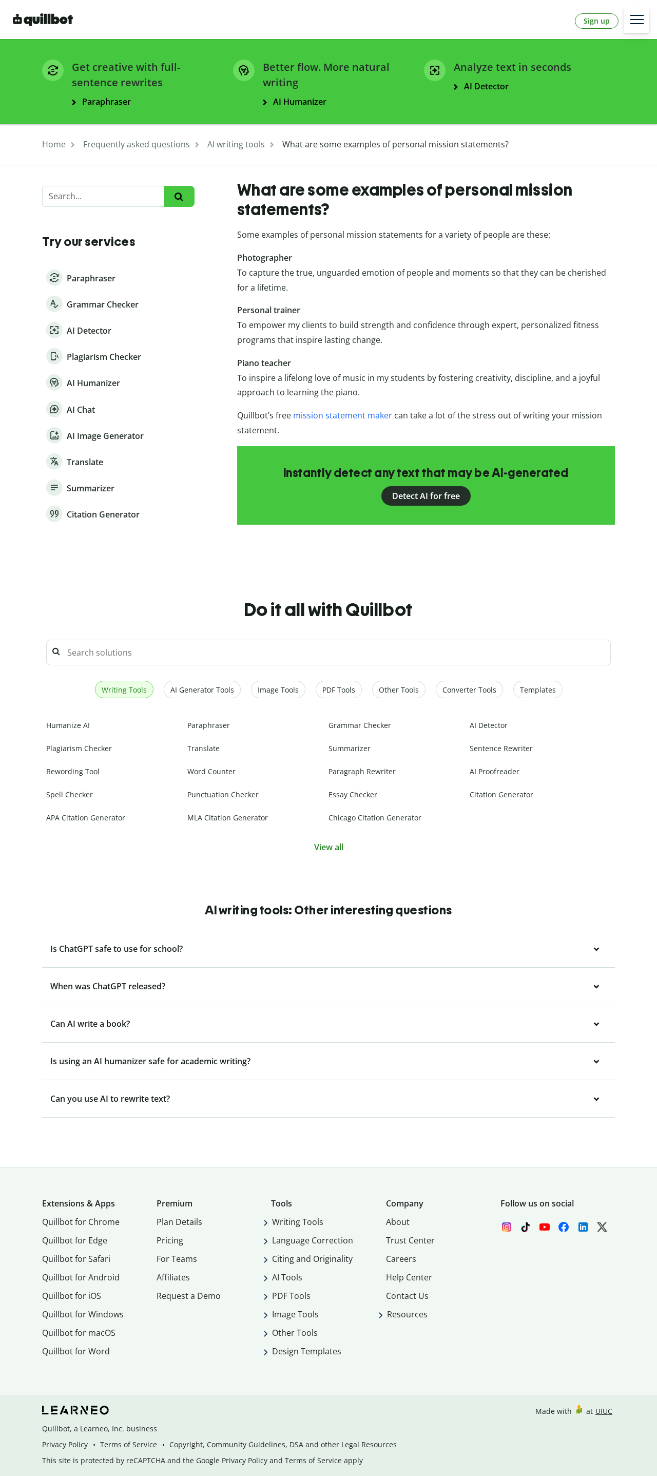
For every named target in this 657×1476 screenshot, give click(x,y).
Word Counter (211, 771)
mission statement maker (343, 415)
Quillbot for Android (81, 1277)
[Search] (179, 196)
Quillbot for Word (76, 1351)
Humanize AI (68, 725)
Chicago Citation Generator (374, 817)
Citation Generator (501, 794)
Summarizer (349, 748)
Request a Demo (189, 1295)
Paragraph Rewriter (362, 771)
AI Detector (489, 725)
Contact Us (407, 1295)
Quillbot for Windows (83, 1314)
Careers (401, 1258)
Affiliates (173, 1277)
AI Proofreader (494, 771)
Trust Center (410, 1240)
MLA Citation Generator (227, 817)
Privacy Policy (65, 1444)
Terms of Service (128, 1444)
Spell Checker (69, 794)
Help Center (409, 1277)
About (398, 1222)
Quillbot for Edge (74, 1240)
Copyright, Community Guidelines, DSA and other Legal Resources (283, 1444)
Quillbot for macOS (78, 1332)
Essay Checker (352, 794)
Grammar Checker (359, 725)
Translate (203, 748)
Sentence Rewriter (501, 748)
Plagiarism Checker (79, 748)
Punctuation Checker (223, 794)
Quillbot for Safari (76, 1258)
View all (328, 847)
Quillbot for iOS (71, 1295)
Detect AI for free (426, 496)
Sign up (597, 21)
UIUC (603, 1411)
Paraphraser (208, 725)
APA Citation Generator (85, 817)
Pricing (170, 1240)
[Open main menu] (636, 20)
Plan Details (179, 1222)
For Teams (177, 1258)
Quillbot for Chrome (81, 1222)
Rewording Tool (73, 771)
